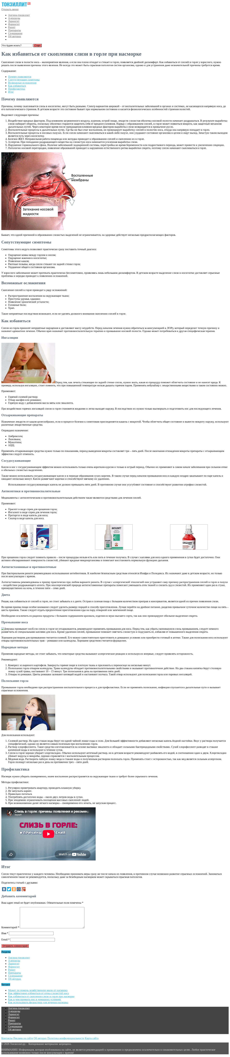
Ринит (11, 27)
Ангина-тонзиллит (19, 15)
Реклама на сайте (23, 1038)
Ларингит (13, 21)
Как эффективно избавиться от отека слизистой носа (38, 993)
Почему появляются (19, 76)
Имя (4, 933)
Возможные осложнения (22, 82)
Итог (11, 91)
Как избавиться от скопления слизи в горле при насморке (41, 996)
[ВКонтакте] (4, 889)
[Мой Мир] (19, 889)
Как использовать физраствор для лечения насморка (38, 1002)
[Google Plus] (24, 889)
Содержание (15, 33)
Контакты (7, 1038)
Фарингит (14, 24)
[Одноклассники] (14, 889)
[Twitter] (9, 889)
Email (5, 939)
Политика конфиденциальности (65, 1038)
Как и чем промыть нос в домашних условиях (34, 999)
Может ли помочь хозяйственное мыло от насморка (38, 990)
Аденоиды (14, 18)
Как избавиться (17, 85)
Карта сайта (91, 1038)
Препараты (14, 30)
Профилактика (16, 88)
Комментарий (10, 927)
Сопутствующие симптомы (24, 79)
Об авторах (14, 36)
